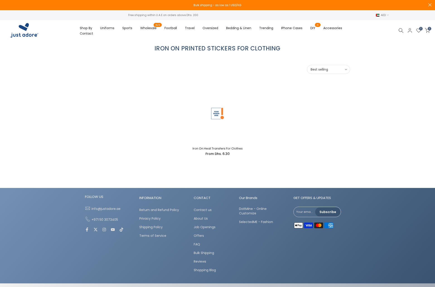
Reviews (200, 261)
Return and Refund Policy (159, 210)
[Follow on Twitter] (96, 230)
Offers (199, 236)
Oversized (210, 28)
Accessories (332, 28)
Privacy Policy (150, 218)
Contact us (203, 210)
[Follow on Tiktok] (121, 230)
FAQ (197, 244)
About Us (201, 218)
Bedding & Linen (238, 28)
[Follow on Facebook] (87, 230)
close (5, 5)
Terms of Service (152, 236)
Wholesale (150, 27)
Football (170, 28)
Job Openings (204, 227)
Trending (266, 28)
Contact (86, 33)
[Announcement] (217, 5)
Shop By (86, 28)
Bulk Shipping (204, 253)
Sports (127, 28)
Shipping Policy (151, 227)
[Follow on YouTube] (113, 230)
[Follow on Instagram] (104, 230)
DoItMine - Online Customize (253, 211)
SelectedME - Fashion (256, 222)
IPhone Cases (291, 28)
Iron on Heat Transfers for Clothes (218, 148)
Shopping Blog (205, 270)
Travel (190, 28)
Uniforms (107, 28)
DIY (314, 27)
